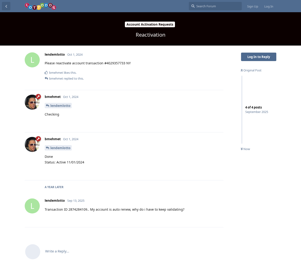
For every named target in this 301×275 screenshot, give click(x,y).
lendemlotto (60, 105)
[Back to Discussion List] (6, 6)
